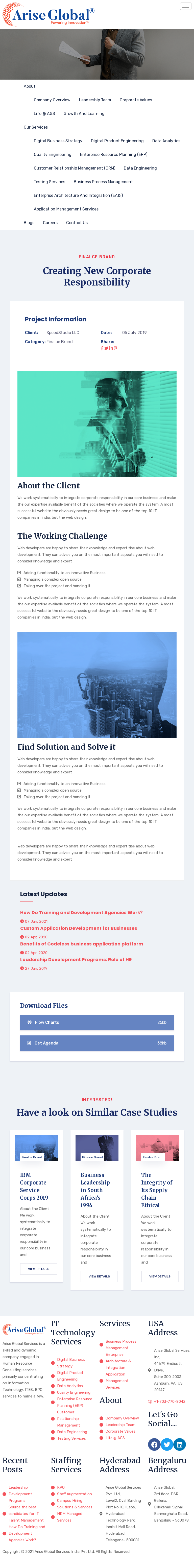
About (29, 86)
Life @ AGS (44, 113)
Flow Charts (100, 1022)
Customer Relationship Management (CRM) (74, 168)
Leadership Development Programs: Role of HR (76, 959)
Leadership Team (95, 100)
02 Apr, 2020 (35, 937)
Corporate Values (136, 100)
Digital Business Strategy (58, 140)
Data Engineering (140, 168)
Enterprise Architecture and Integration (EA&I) (78, 195)
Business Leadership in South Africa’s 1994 (95, 1190)
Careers (50, 222)
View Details (38, 1269)
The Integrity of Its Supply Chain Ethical (157, 1190)
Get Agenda (100, 1043)
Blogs (29, 222)
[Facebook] (154, 1444)
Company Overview (52, 100)
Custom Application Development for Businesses (78, 928)
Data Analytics (166, 140)
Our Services (36, 127)
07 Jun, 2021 (35, 921)
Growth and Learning (84, 113)
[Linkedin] (179, 1444)
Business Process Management (103, 181)
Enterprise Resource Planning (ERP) (113, 154)
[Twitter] (167, 1444)
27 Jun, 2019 (35, 968)
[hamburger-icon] (185, 6)
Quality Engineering (52, 154)
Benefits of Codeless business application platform (81, 944)
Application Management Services (66, 209)
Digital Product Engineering (117, 140)
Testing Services (49, 181)
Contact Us (77, 222)
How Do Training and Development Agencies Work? (81, 912)
